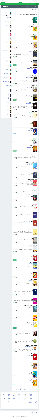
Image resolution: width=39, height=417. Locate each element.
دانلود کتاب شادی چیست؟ (34, 85)
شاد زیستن (22, 157)
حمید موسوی (31, 146)
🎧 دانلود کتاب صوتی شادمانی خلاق (33, 219)
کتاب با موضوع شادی (26, 55)
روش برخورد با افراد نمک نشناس (17, 248)
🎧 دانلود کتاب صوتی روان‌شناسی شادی (32, 33)
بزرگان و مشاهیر (13, 393)
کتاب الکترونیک (31, 412)
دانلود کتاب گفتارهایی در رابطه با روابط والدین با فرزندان (31, 228)
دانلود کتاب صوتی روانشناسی (17, 222)
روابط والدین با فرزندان (23, 231)
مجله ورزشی (9, 397)
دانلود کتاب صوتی (26, 222)
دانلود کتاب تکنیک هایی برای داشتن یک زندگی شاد (31, 162)
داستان (36, 393)
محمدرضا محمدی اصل (7, 41)
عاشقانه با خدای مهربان (16, 300)
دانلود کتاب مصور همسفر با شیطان (28, 274)
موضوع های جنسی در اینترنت (22, 214)
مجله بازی (9, 395)
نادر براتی (8, 56)
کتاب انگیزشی (17, 157)
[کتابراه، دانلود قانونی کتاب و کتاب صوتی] (31, 19)
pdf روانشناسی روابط (15, 249)
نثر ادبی (36, 398)
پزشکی (31, 395)
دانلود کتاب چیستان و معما (34, 253)
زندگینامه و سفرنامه (35, 399)
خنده (15, 89)
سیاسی (31, 399)
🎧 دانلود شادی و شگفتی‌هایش (33, 128)
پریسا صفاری (31, 86)
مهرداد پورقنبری (30, 195)
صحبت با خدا (28, 283)
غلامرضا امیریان (30, 306)
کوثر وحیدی (31, 354)
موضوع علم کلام (18, 388)
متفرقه (14, 401)
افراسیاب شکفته (7, 37)
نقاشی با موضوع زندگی (24, 191)
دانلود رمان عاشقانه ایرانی (19, 97)
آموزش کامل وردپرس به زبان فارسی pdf (18, 291)
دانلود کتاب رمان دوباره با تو (34, 93)
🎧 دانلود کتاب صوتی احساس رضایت (33, 16)
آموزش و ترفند (24, 394)
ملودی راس (31, 380)
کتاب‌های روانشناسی (7, 85)
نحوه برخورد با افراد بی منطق (28, 248)
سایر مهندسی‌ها (19, 399)
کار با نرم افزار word (26, 325)
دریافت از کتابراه (14, 29)
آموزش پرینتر (26, 316)
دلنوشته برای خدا (14, 282)
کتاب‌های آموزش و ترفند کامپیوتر (28, 323)
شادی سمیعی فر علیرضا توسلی (32, 14)
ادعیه (22, 282)
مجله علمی (9, 399)
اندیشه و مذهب (30, 394)
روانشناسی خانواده (29, 231)
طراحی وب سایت (24, 399)
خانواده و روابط (14, 395)
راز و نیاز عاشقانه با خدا (20, 300)
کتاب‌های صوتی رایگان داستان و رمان (6, 50)
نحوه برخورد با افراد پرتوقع (23, 249)
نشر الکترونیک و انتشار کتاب (34, 0)
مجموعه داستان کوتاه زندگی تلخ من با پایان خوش (26, 239)
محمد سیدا (31, 363)
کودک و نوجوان (14, 398)
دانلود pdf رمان (16, 174)
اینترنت (25, 393)
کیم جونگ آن (7, 102)
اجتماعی (31, 398)
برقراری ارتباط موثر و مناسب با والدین (17, 232)
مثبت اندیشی (22, 54)
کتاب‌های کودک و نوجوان (29, 272)
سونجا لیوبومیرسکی (30, 51)
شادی (30, 26)
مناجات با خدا (20, 282)
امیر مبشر (8, 106)
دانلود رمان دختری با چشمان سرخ (30, 106)
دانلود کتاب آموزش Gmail (17, 349)
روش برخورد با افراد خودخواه (28, 249)
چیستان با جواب (17, 257)
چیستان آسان (25, 257)
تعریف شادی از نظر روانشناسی (23, 53)
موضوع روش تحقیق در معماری (19, 389)
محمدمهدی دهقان (30, 163)
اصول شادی (30, 89)
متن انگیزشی (14, 157)
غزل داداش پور (31, 180)
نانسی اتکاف (31, 129)
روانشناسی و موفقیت (29, 130)
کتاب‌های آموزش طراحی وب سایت (28, 289)
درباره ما (36, 413)
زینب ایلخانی (31, 76)
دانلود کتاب (14, 56)
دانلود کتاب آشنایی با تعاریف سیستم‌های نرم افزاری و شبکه (30, 305)
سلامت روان (18, 53)
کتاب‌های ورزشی (8, 17)
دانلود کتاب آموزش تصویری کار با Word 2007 (32, 322)
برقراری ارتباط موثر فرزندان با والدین (24, 232)
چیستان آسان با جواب (21, 257)
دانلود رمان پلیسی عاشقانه (28, 174)
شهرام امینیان (7, 29)
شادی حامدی (21, 14)
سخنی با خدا (18, 282)
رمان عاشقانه (26, 97)
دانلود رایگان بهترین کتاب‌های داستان (6, 42)
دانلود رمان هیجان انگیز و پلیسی (23, 174)
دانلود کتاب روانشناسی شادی (34, 41)
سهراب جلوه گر (7, 25)
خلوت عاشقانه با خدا (24, 300)
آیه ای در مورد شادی (29, 63)
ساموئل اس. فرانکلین (30, 25)
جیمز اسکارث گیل (7, 60)
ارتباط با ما (36, 412)
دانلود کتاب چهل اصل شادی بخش (33, 67)
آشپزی (14, 394)
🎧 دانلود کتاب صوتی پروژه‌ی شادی (33, 370)
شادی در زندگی (16, 53)
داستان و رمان (4, 394)
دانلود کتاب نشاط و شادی (34, 58)
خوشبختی (28, 46)
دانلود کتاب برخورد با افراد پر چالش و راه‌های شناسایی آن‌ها (30, 245)
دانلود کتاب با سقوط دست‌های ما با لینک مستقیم (24, 81)
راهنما (4, 0)
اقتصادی (31, 393)
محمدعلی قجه (7, 110)
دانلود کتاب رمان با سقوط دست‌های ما (33, 75)
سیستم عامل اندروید (20, 341)
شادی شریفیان (24, 14)
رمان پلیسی (19, 174)
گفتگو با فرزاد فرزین (25, 333)
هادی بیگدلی (8, 64)
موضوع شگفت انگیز (22, 388)
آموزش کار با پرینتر (29, 316)
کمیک (36, 397)
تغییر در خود (29, 53)
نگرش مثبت (26, 46)
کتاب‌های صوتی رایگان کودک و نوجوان (6, 12)
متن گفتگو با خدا (29, 282)
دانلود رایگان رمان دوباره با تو (25, 98)
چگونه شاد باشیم (27, 89)
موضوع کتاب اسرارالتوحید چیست (25, 389)
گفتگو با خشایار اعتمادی (17, 333)
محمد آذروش (8, 89)
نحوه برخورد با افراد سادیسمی (23, 248)
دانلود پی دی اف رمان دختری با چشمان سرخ (24, 105)
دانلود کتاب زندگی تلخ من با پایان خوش (32, 236)
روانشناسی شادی (18, 89)
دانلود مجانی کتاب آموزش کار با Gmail (22, 349)
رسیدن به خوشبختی (15, 54)
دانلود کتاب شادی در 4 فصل (34, 353)
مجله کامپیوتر (9, 393)
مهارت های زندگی (31, 116)
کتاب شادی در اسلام (19, 62)
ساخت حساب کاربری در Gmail (16, 350)
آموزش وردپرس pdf (23, 291)
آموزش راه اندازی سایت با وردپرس (26, 293)
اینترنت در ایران (29, 214)
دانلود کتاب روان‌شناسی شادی (34, 24)
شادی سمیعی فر (27, 14)
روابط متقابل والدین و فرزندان (30, 232)
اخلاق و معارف (28, 355)
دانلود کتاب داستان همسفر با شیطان (21, 274)
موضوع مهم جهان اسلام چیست (31, 389)
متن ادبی (24, 283)
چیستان (30, 257)
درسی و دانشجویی (30, 401)
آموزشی (4, 398)
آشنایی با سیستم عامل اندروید (25, 341)
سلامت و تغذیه (14, 397)
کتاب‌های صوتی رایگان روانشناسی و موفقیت (27, 221)
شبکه (25, 398)
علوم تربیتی (26, 231)
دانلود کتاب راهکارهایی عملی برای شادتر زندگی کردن (31, 145)
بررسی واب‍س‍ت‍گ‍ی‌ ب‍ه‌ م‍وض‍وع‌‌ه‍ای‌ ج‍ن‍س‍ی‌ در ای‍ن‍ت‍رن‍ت (32, 211)
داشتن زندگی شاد (31, 46)
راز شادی (24, 157)
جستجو (20, 2)
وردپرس (22, 293)
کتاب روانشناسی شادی (31, 55)
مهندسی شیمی (19, 397)
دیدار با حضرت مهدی (29, 266)
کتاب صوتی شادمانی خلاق (22, 222)
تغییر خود (27, 53)
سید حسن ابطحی (30, 263)
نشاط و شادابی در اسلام (15, 62)
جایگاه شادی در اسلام (23, 62)
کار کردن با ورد (29, 325)
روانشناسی (31, 397)
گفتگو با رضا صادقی (21, 333)
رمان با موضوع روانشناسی (30, 388)
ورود (7, 0)
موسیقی (14, 399)
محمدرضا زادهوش (30, 112)
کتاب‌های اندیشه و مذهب (7, 65)
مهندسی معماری (19, 395)
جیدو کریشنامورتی (30, 220)
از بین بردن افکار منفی (19, 54)
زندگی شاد (20, 157)
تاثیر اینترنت (27, 214)
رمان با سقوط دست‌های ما (23, 80)
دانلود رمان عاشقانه (29, 97)
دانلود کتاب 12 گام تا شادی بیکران (33, 362)
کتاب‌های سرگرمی (7, 115)
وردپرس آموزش (26, 291)
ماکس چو (31, 246)
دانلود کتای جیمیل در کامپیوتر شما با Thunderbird (31, 345)
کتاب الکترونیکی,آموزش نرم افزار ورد (17, 325)
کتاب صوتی (30, 222)
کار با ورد (23, 325)
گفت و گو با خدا (31, 283)
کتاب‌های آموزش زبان (7, 38)
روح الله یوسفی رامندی (7, 21)
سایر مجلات (9, 401)
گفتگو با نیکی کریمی (29, 333)
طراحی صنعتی (19, 393)
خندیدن (28, 157)
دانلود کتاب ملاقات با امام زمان (33, 262)
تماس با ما (2, 0)
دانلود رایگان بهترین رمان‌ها (7, 61)
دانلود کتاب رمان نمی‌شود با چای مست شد (32, 179)
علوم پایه (31, 403)
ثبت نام (6, 0)
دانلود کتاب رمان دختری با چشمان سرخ (33, 102)
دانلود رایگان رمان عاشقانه (24, 183)
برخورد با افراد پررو (19, 249)
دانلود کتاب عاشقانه (23, 97)
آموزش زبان (36, 401)
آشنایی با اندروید (29, 341)
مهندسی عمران (19, 394)
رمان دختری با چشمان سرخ (20, 107)
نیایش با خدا (27, 300)
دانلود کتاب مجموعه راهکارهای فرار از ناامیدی (32, 194)
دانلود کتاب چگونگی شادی (34, 50)
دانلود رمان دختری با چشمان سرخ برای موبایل (27, 107)
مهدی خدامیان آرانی (30, 280)
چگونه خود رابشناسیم (25, 115)
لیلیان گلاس (8, 33)
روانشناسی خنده (21, 89)
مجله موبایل (9, 394)
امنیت (25, 395)
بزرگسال (29, 26)
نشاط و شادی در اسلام (27, 62)
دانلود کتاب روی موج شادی (34, 111)
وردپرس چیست (29, 291)
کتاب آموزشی (21, 325)
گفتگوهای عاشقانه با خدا (25, 282)
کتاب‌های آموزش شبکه (29, 307)
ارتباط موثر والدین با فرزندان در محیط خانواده (17, 231)
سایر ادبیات (36, 402)
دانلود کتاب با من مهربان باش (34, 279)
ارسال (26, 408)
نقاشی (21, 191)
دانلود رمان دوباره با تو (21, 98)
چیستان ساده (28, 257)
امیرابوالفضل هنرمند (7, 114)
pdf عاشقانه (28, 183)
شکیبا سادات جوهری (30, 229)
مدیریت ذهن (15, 115)
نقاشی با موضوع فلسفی (29, 191)
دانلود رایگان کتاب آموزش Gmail (22, 350)
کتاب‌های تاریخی (8, 46)
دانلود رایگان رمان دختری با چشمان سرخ (16, 105)
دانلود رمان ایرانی (30, 183)
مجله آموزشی (9, 398)
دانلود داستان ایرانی (20, 239)
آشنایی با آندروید (16, 341)
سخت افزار (25, 397)
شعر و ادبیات (4, 393)
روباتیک (19, 398)
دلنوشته (26, 283)
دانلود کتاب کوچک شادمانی (34, 379)
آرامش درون (28, 115)
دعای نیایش (30, 300)
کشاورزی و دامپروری (30, 402)
